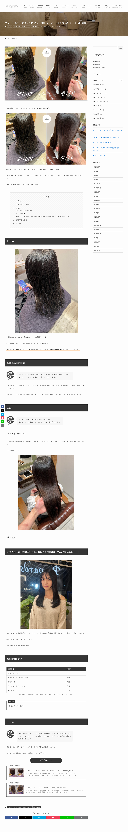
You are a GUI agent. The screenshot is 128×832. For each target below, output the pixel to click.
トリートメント (26, 26)
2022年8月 (97, 242)
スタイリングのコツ (26, 211)
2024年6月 (97, 205)
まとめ (18, 223)
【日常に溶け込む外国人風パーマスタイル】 (107, 137)
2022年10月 (97, 234)
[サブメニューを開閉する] (121, 80)
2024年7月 (97, 200)
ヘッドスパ (100, 110)
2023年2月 (97, 221)
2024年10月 (97, 188)
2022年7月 (97, 246)
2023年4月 (97, 213)
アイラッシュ (100, 89)
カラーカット (17, 26)
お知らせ (9, 26)
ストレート (100, 97)
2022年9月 (97, 238)
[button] (11, 817)
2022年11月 (97, 229)
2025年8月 (97, 175)
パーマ (98, 106)
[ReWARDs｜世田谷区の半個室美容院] (12, 6)
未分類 (98, 114)
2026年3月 (97, 171)
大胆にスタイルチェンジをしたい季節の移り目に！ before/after (49, 771)
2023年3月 (97, 217)
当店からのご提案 (22, 204)
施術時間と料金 (21, 220)
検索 (120, 48)
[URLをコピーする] (81, 817)
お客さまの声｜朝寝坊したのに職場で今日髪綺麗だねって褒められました (42, 216)
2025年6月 (97, 179)
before (18, 201)
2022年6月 (97, 250)
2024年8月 (97, 196)
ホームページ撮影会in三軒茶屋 (102, 143)
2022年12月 (97, 225)
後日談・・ (23, 213)
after (18, 208)
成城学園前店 (35, 26)
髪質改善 (99, 118)
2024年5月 (97, 209)
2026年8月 (97, 167)
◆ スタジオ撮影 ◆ (99, 155)
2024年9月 (97, 192)
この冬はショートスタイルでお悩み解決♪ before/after (46, 788)
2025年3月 (97, 184)
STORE (99, 81)
